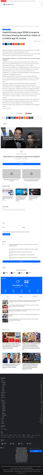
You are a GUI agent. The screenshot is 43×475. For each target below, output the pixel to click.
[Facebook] (3, 44)
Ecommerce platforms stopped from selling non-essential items (20, 251)
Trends (2, 421)
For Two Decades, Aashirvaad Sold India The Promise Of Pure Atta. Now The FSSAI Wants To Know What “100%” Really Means (11, 346)
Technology (4, 415)
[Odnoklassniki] (21, 44)
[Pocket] (24, 44)
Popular (7, 296)
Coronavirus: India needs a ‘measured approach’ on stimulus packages (22, 254)
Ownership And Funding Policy (9, 471)
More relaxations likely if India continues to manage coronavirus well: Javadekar (23, 249)
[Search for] (41, 5)
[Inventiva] (8, 4)
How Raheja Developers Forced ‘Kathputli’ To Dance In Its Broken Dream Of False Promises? (34, 198)
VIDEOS (2, 423)
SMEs (3, 390)
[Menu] (1, 5)
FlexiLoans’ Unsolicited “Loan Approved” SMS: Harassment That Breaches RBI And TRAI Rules (7, 198)
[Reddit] (16, 44)
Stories (9, 29)
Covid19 (19, 435)
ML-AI (3, 411)
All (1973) (21, 261)
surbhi (3, 41)
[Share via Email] (30, 118)
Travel (3, 416)
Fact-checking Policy (17, 471)
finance (33, 435)
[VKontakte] (19, 44)
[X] (6, 44)
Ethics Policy (24, 471)
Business (2, 435)
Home (4, 26)
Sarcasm (2, 400)
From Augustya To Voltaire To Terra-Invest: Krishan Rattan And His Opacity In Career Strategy (11, 366)
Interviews (3, 397)
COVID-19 (15, 435)
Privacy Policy (11, 469)
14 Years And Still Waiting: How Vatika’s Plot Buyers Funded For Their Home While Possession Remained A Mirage (30, 366)
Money (3, 389)
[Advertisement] (21, 16)
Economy (4, 384)
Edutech (3, 403)
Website (23, 227)
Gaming (3, 408)
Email (3, 227)
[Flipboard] (28, 113)
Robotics (3, 413)
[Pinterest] (13, 44)
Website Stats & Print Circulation (29, 469)
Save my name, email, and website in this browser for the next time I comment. (16, 231)
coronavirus (10, 435)
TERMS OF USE (38, 469)
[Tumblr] (11, 44)
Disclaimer (35, 471)
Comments (35, 296)
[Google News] (19, 113)
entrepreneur (28, 435)
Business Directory (21, 473)
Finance (3, 385)
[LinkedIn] (8, 44)
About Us (6, 469)
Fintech (3, 405)
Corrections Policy (30, 471)
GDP (3, 387)
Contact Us (22, 469)
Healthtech (4, 410)
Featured (2, 395)
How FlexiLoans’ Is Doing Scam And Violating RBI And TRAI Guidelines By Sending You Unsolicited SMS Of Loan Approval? (21, 198)
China (6, 435)
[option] (21, 137)
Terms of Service (16, 469)
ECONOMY (23, 435)
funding (37, 435)
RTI (2, 398)
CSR (3, 469)
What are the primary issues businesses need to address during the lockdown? (23, 257)
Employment (3, 392)
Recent (21, 296)
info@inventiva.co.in (23, 462)
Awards (38, 471)
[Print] (32, 118)
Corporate (4, 382)
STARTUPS (7, 26)
